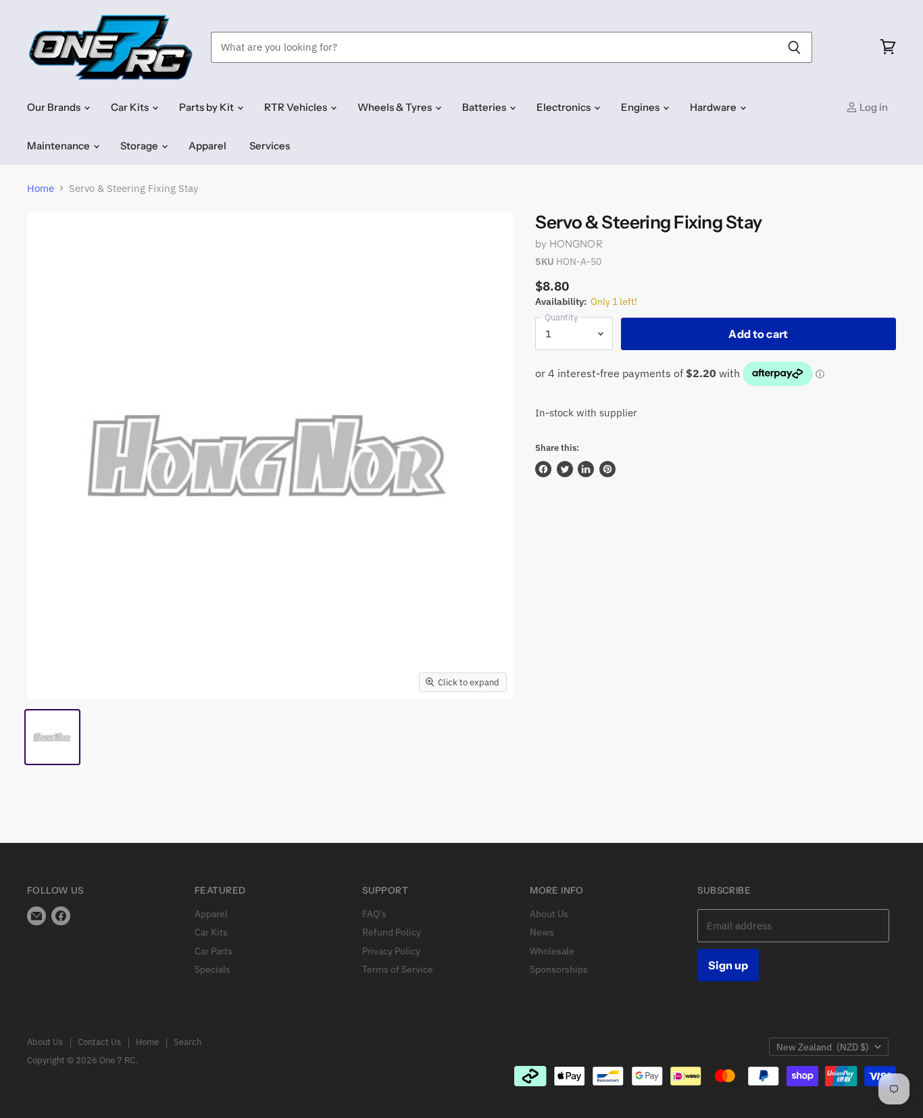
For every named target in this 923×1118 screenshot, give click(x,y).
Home (40, 188)
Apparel (207, 145)
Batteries (485, 107)
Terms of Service (397, 969)
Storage (140, 145)
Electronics (565, 107)
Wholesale (552, 951)
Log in (872, 107)
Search (187, 1042)
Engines (641, 107)
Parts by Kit (207, 107)
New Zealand (822, 1047)
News (542, 932)
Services (269, 145)
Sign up (728, 965)
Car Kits (131, 107)
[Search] (794, 47)
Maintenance (59, 145)
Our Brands (54, 107)
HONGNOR (576, 243)
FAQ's (374, 914)
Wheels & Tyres (395, 107)
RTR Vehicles (296, 107)
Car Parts (213, 951)
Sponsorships (559, 969)
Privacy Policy (391, 951)
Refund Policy (391, 932)
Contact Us (99, 1042)
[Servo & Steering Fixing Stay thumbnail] (52, 737)
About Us (549, 914)
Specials (212, 969)
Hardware (714, 107)
